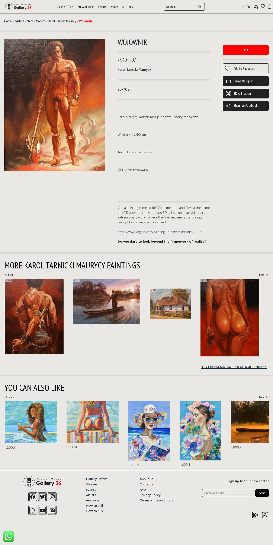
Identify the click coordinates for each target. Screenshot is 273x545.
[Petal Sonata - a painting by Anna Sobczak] (140, 430)
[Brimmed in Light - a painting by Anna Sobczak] (88, 431)
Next (263, 274)
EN (248, 7)
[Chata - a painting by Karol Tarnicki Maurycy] (170, 304)
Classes (92, 484)
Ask (246, 50)
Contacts (146, 484)
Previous (9, 274)
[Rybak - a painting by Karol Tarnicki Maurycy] (106, 301)
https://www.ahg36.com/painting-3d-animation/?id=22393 (159, 232)
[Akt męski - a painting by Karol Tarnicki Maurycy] (34, 316)
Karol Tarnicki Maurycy (62, 21)
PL (244, 7)
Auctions (127, 7)
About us (146, 479)
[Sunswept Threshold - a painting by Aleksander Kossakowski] (32, 422)
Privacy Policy (150, 495)
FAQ (143, 489)
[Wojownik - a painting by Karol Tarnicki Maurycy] (54, 105)
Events (102, 7)
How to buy (94, 511)
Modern (40, 21)
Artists (114, 7)
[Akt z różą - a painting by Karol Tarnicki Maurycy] (229, 317)
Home (8, 21)
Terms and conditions (156, 500)
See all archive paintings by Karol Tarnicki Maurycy (234, 367)
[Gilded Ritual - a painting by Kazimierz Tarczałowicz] (203, 422)
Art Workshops (86, 7)
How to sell (94, 505)
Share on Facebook (241, 106)
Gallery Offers (65, 7)
